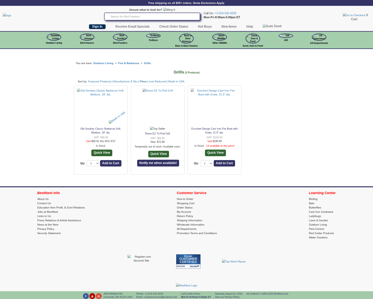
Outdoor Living (54, 43)
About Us (43, 198)
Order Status (185, 207)
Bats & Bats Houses (186, 45)
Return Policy (185, 216)
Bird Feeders (120, 43)
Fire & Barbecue (128, 63)
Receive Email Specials (132, 26)
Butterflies (315, 207)
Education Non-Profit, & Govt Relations (61, 207)
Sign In (97, 26)
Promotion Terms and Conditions (197, 233)
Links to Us (44, 216)
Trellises (153, 40)
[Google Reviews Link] (99, 296)
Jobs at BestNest (47, 211)
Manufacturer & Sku (125, 81)
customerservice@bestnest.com (160, 297)
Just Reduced (157, 81)
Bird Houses (87, 43)
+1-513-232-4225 (225, 13)
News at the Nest (47, 224)
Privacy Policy (45, 228)
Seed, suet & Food (253, 45)
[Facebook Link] (86, 296)
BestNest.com (281, 293)
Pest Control (316, 228)
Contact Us (44, 203)
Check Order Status (173, 26)
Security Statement (49, 233)
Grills (147, 63)
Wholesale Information (190, 224)
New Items (229, 26)
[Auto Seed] (272, 27)
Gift (286, 40)
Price (143, 81)
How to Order (185, 198)
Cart (354, 19)
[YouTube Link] (92, 296)
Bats (311, 203)
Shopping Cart (185, 203)
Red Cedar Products (321, 233)
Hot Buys (205, 26)
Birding (313, 198)
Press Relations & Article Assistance (59, 220)
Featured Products (99, 81)
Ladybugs (315, 216)
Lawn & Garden (318, 220)
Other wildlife (219, 43)
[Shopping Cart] (354, 15)
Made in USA (176, 81)
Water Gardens (318, 237)
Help (249, 26)
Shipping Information (189, 220)
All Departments (319, 43)
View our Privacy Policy (227, 297)
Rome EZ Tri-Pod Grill (157, 133)
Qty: (82, 163)
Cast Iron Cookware (321, 211)
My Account (184, 211)
